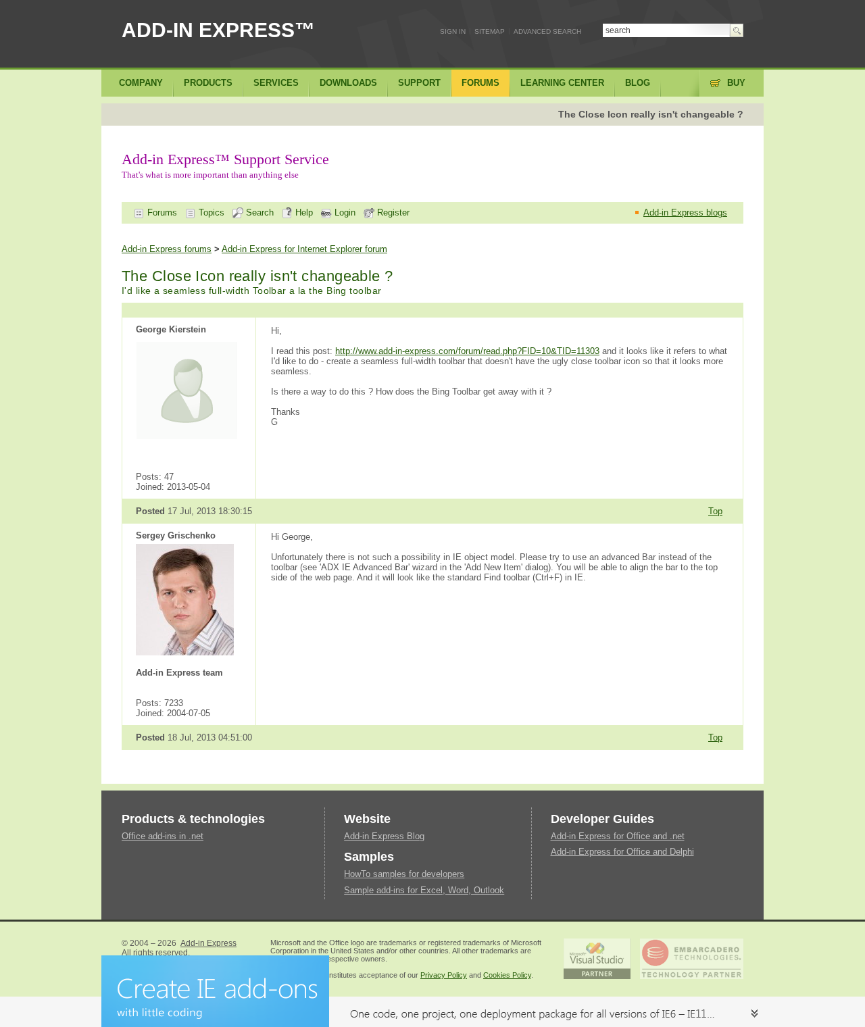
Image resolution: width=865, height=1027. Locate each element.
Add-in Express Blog (384, 836)
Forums (161, 212)
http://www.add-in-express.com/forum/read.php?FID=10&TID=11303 (467, 351)
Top (715, 511)
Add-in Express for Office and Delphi (622, 852)
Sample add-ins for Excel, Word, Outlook (424, 890)
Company (141, 83)
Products (208, 83)
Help (303, 212)
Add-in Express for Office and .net (618, 836)
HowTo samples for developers (404, 874)
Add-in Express (208, 943)
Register (392, 212)
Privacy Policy (443, 975)
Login (343, 212)
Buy (736, 83)
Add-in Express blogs (685, 212)
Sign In (453, 31)
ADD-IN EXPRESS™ (218, 30)
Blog (637, 83)
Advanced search (547, 31)
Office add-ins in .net (162, 836)
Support (419, 83)
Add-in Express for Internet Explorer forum (304, 249)
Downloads (348, 83)
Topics (210, 212)
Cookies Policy (507, 975)
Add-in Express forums (167, 249)
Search (258, 212)
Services (276, 83)
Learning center (562, 83)
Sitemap (489, 31)
